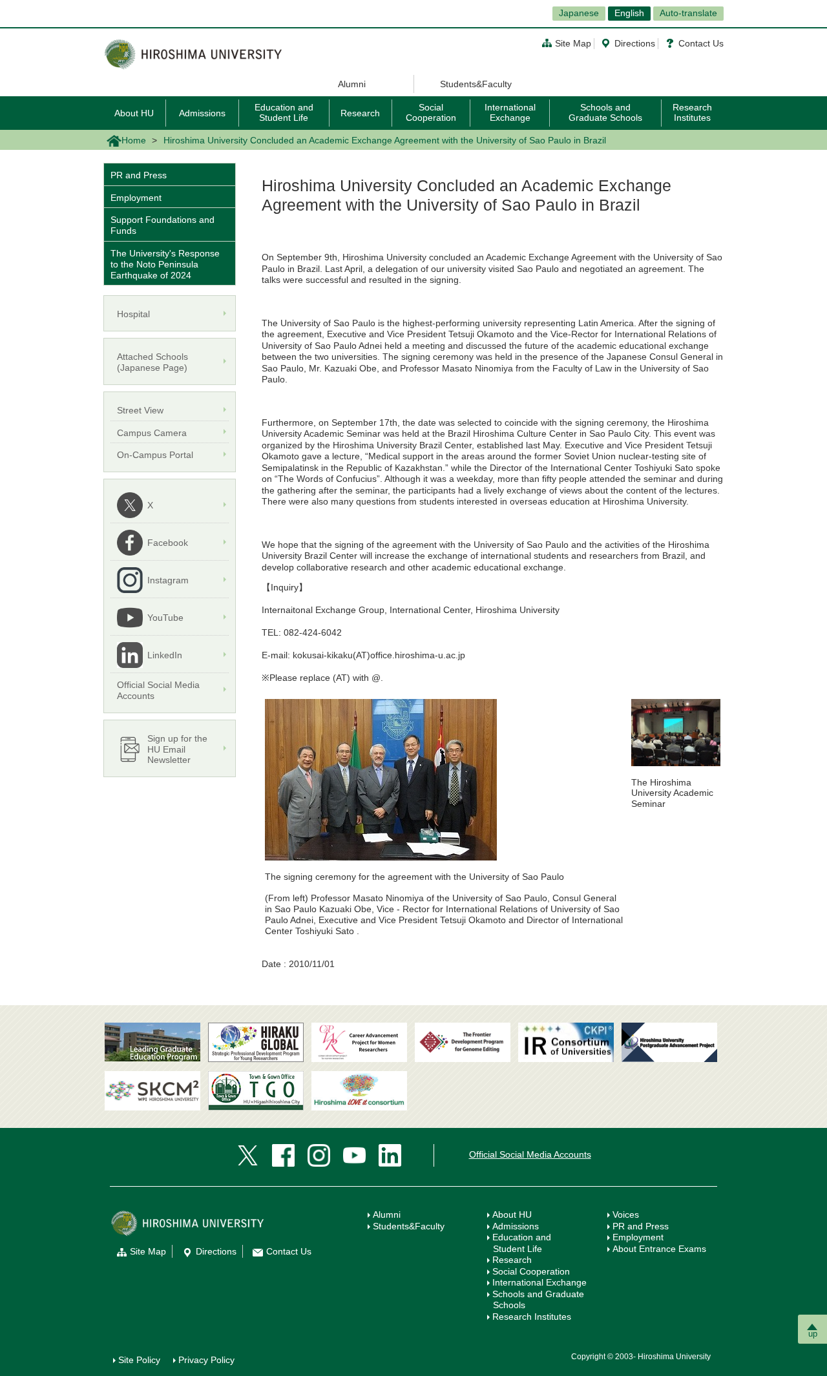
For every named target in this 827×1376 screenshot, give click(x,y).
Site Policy (139, 1360)
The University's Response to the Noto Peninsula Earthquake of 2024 (165, 264)
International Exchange (510, 112)
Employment (136, 198)
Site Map (573, 43)
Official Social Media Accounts (530, 1154)
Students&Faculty (476, 84)
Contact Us (701, 43)
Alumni (352, 84)
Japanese (579, 13)
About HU (134, 113)
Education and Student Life (284, 112)
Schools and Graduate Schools (605, 112)
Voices (625, 1214)
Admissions (202, 113)
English (629, 13)
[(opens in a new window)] (359, 1042)
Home (133, 140)
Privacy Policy (206, 1360)
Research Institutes (692, 112)
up (812, 1334)
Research (360, 113)
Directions (634, 43)
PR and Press (138, 175)
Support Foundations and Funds (162, 225)
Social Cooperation (431, 112)
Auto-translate (688, 13)
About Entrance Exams (659, 1249)
